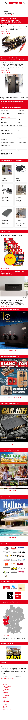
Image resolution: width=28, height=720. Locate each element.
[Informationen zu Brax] (6, 552)
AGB (4, 703)
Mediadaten (6, 701)
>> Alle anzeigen (5, 33)
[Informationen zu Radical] (6, 572)
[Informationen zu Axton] (20, 548)
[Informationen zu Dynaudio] (14, 552)
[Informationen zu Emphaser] (21, 552)
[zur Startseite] (15, 3)
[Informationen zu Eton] (13, 556)
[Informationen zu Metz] (20, 564)
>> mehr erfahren (6, 268)
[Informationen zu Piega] (21, 568)
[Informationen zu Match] (12, 563)
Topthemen (6, 695)
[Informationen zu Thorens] (21, 572)
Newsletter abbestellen (7, 679)
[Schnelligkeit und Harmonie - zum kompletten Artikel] (14, 45)
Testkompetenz (7, 686)
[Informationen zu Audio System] (13, 548)
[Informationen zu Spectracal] (14, 572)
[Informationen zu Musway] (6, 568)
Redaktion (5, 687)
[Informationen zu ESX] (6, 556)
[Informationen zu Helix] (14, 560)
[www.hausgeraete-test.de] (14, 590)
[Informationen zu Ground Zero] (6, 560)
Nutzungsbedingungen (9, 709)
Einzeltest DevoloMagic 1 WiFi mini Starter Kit (21, 223)
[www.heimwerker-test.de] (21, 590)
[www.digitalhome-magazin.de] (6, 590)
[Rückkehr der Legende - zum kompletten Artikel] (14, 84)
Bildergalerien (7, 691)
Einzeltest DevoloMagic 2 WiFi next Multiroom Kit (20, 200)
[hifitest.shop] (18, 598)
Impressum (6, 700)
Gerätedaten (6, 689)
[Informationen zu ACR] (6, 548)
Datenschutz (6, 704)
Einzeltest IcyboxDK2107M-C (5, 222)
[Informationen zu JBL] (6, 564)
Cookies (5, 706)
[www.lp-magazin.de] (10, 598)
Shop (4, 683)
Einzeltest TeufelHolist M (5, 178)
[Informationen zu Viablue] (6, 577)
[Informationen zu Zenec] (21, 576)
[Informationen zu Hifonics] (21, 560)
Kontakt (5, 707)
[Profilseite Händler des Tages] (14, 653)
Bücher (5, 684)
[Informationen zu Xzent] (13, 576)
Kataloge (5, 692)
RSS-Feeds (6, 694)
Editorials (5, 697)
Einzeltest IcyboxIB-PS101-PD (19, 178)
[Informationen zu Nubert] (14, 568)
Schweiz (6, 635)
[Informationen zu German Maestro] (20, 556)
